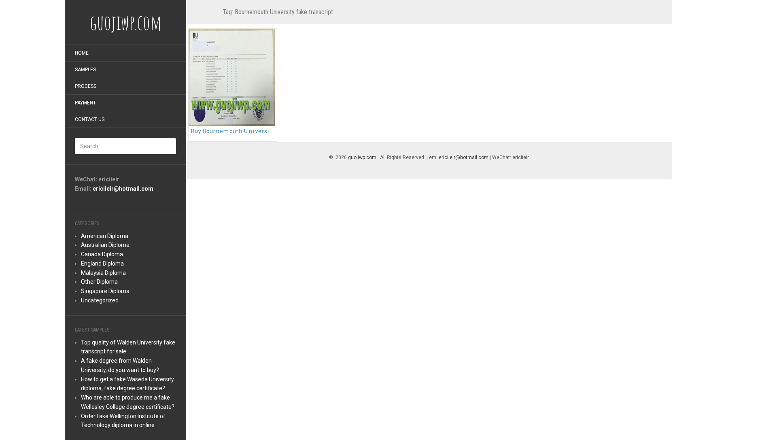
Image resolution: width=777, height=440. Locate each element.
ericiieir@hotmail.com (123, 188)
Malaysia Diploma (103, 273)
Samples (85, 69)
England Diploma (102, 263)
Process (85, 86)
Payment (85, 103)
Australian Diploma (105, 245)
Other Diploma (99, 281)
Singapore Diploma (105, 291)
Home (82, 53)
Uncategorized (100, 300)
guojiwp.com (362, 157)
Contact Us (89, 119)
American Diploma (104, 236)
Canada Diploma (102, 254)
